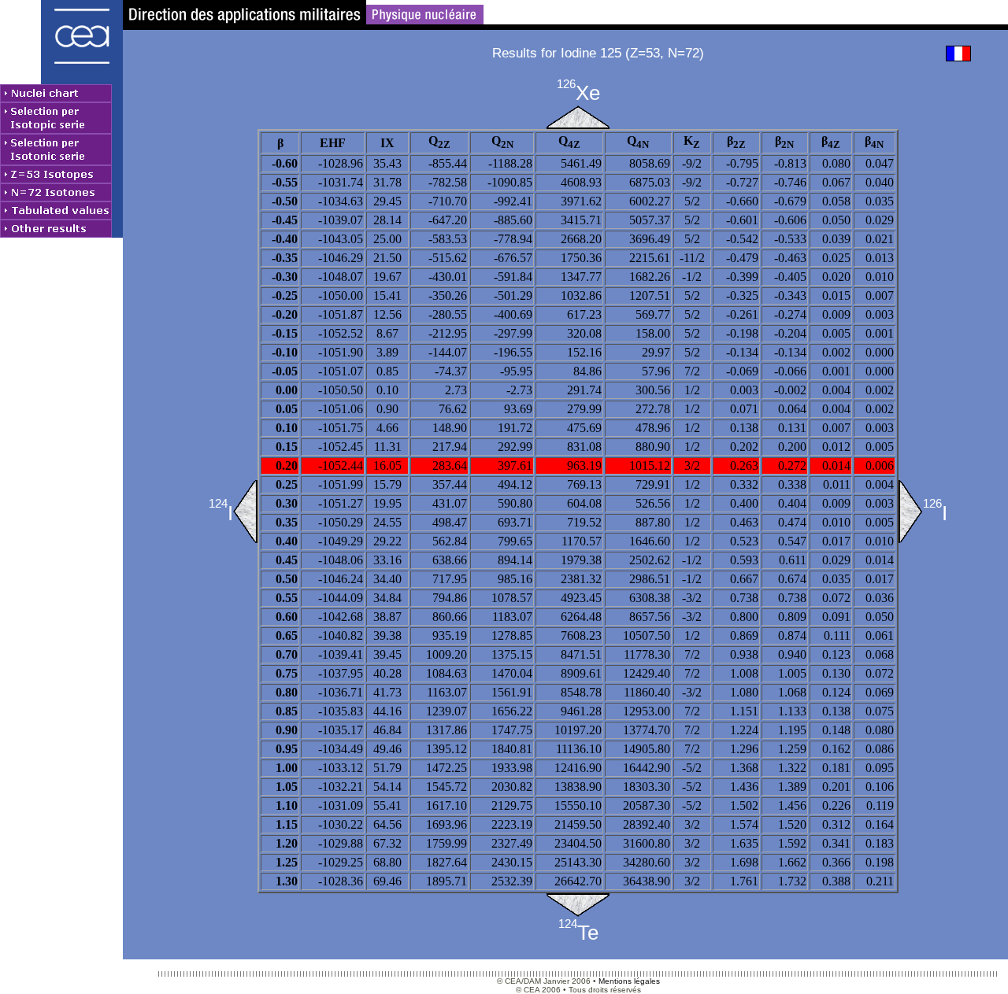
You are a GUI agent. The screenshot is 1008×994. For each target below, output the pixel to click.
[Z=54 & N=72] (578, 117)
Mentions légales (629, 981)
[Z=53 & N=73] (911, 511)
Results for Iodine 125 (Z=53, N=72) (598, 53)
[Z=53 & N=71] (245, 511)
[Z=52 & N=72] (578, 905)
